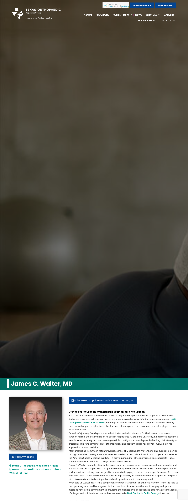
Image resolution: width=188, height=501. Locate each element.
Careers (168, 15)
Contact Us (167, 20)
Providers (102, 15)
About (88, 15)
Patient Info (121, 15)
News (138, 15)
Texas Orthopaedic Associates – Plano (34, 465)
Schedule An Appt (142, 5)
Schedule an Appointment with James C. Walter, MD (104, 400)
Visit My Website (24, 457)
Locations (145, 20)
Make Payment (165, 5)
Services (151, 15)
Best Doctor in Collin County (143, 493)
